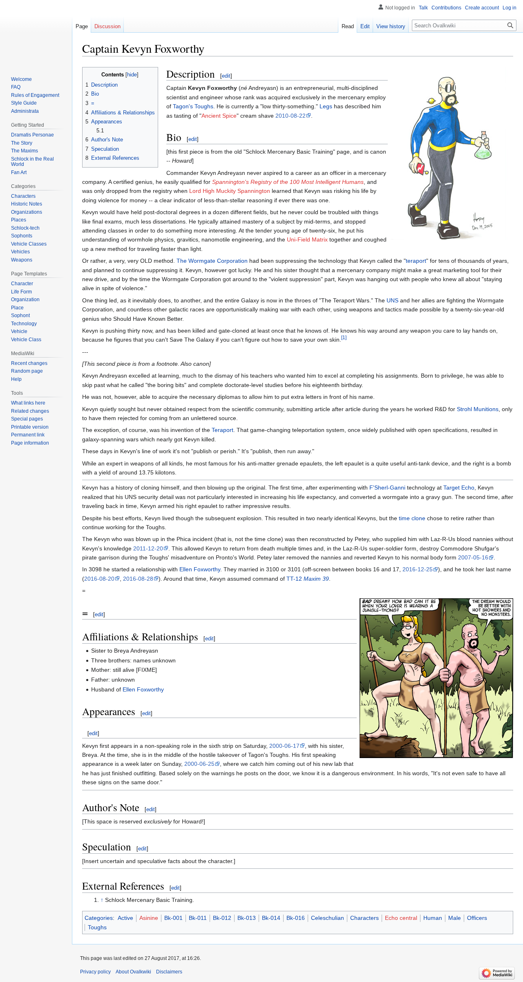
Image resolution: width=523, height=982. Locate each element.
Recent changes (29, 363)
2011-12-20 (148, 548)
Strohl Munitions (477, 409)
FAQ (15, 87)
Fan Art (19, 172)
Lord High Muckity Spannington (229, 191)
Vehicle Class (26, 339)
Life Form (21, 292)
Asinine (148, 918)
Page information (30, 443)
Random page (27, 371)
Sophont (20, 315)
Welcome (21, 79)
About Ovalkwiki (133, 972)
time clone (412, 518)
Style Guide (24, 103)
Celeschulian (327, 918)
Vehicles (20, 252)
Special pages (27, 419)
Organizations (26, 212)
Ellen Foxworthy (199, 569)
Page (82, 26)
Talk (423, 8)
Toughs (97, 927)
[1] (343, 337)
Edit (365, 26)
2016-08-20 (99, 578)
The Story (21, 143)
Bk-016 (295, 918)
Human (432, 918)
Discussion (107, 26)
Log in (509, 8)
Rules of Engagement (35, 95)
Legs (326, 106)
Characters (364, 918)
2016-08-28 (138, 578)
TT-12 (307, 578)
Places (18, 220)
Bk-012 (222, 918)
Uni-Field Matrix (307, 239)
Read (348, 26)
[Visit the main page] (36, 32)
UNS (392, 300)
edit (226, 76)
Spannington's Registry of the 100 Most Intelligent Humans (288, 182)
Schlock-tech (25, 228)
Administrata (25, 111)
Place (17, 308)
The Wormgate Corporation (212, 260)
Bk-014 (271, 918)
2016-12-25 (417, 569)
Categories (99, 918)
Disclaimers (169, 972)
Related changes (30, 411)
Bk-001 (173, 918)
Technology (24, 324)
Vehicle (19, 331)
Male (454, 918)
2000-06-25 (199, 764)
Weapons (21, 260)
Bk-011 (198, 918)
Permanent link (28, 435)
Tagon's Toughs (193, 106)
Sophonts (21, 236)
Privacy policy (95, 972)
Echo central (401, 918)
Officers (477, 918)
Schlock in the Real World (32, 162)
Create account (482, 8)
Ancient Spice (219, 115)
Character (22, 283)
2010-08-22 (290, 115)
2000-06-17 (284, 746)
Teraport (222, 430)
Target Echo (458, 487)
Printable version (30, 427)
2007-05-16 (473, 557)
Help (16, 379)
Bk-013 (246, 918)
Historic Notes (26, 204)
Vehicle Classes (29, 244)
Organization (25, 299)
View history (390, 26)
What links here (28, 403)
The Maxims (24, 151)
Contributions (446, 8)
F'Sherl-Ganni (387, 487)
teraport (416, 260)
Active (125, 918)
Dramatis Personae (32, 135)
